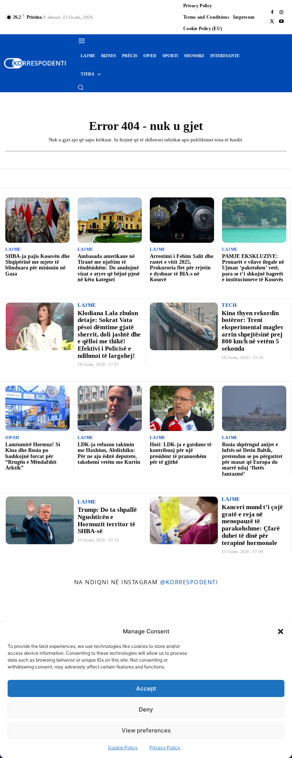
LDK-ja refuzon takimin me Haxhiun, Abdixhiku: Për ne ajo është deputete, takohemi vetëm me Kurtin (109, 453)
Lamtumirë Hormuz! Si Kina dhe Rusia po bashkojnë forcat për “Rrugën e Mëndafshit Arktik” (32, 456)
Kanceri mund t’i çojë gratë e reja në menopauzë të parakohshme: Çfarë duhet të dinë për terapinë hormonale (252, 524)
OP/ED (12, 438)
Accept (146, 688)
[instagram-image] (24, 615)
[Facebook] (272, 12)
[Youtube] (281, 21)
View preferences (146, 730)
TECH (229, 305)
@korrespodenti (189, 582)
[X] (272, 21)
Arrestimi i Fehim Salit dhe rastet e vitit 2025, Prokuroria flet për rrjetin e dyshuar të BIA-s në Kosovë (181, 268)
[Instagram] (281, 12)
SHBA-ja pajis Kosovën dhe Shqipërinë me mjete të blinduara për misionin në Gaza (37, 265)
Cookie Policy (123, 747)
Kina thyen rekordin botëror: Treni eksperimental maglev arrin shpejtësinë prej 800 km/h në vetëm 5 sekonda (253, 330)
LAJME (13, 249)
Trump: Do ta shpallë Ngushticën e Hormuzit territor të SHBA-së (107, 520)
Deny (146, 709)
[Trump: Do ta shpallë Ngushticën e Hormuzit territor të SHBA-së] (40, 520)
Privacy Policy (164, 747)
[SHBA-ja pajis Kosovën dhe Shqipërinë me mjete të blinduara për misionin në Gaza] (37, 219)
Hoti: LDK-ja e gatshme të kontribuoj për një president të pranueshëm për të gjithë (180, 453)
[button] (280, 631)
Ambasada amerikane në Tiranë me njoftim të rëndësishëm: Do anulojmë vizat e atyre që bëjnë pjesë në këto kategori (109, 268)
